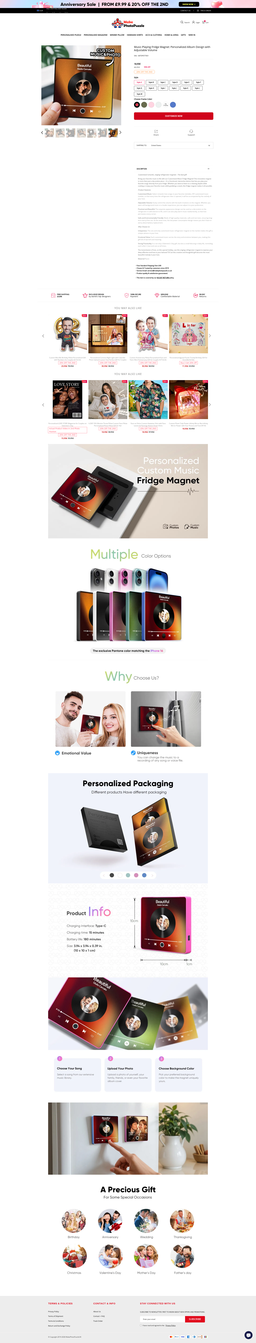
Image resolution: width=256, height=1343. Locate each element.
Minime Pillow (117, 35)
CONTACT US (186, 10)
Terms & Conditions (56, 1321)
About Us (97, 1311)
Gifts (183, 35)
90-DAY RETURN (163, 278)
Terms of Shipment (55, 1316)
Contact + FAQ (99, 1316)
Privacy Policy (53, 1311)
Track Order (205, 10)
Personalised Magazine (95, 35)
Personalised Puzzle (71, 35)
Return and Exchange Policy (59, 1326)
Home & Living (171, 35)
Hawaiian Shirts (135, 35)
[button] (47, 85)
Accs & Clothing (153, 35)
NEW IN (192, 35)
